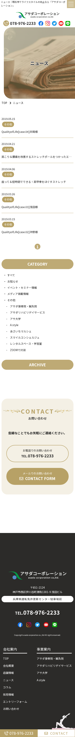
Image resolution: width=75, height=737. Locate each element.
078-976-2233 (37, 612)
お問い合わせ (11, 709)
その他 (11, 300)
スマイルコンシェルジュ (24, 337)
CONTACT (59, 733)
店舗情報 (8, 673)
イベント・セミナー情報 (22, 287)
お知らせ (12, 281)
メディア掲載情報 (18, 294)
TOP (6, 658)
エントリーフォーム (15, 702)
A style (14, 325)
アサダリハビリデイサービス (27, 312)
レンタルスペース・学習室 (26, 343)
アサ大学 (15, 319)
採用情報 (8, 694)
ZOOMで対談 (18, 350)
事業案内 (44, 649)
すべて (11, 275)
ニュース (8, 680)
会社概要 (8, 666)
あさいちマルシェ (21, 331)
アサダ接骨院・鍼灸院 (23, 306)
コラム (7, 687)
